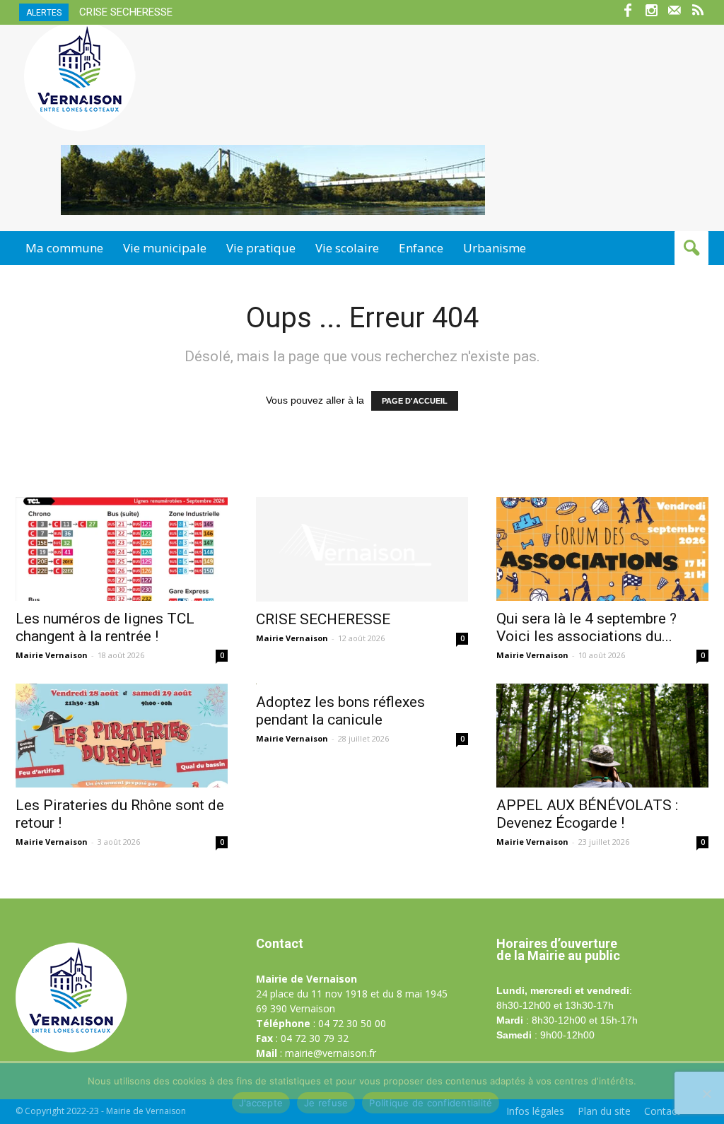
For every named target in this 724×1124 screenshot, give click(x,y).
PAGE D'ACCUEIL (415, 401)
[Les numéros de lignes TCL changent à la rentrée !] (122, 549)
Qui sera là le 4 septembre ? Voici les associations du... (586, 627)
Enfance (421, 248)
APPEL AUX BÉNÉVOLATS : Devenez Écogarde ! (587, 814)
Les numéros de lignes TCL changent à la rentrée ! (105, 627)
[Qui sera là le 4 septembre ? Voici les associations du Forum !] (602, 549)
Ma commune (64, 248)
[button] (691, 248)
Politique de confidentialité (430, 1102)
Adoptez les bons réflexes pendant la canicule (340, 710)
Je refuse (326, 1102)
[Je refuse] (706, 1094)
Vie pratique (261, 248)
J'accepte (261, 1102)
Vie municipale (164, 248)
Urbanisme (494, 248)
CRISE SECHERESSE (126, 12)
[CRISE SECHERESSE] (362, 549)
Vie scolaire (347, 248)
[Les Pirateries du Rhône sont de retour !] (122, 736)
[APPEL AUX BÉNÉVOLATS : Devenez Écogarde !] (602, 736)
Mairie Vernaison (52, 655)
